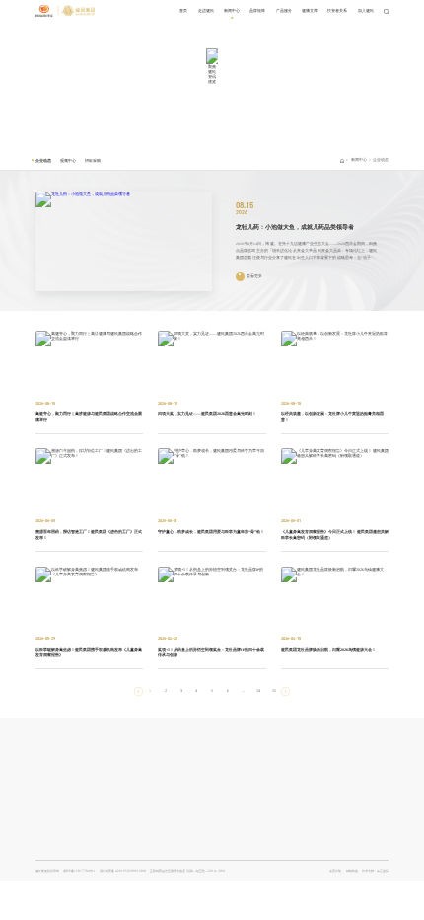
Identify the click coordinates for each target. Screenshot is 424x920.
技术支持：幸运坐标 (375, 871)
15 (274, 690)
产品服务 (284, 10)
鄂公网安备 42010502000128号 (123, 871)
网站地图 (352, 871)
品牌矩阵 (257, 10)
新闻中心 (232, 10)
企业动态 (43, 160)
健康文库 (310, 10)
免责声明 (335, 871)
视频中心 (68, 160)
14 (258, 690)
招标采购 (93, 160)
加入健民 (366, 10)
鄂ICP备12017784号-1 (79, 871)
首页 (183, 10)
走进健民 (206, 10)
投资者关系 (337, 10)
